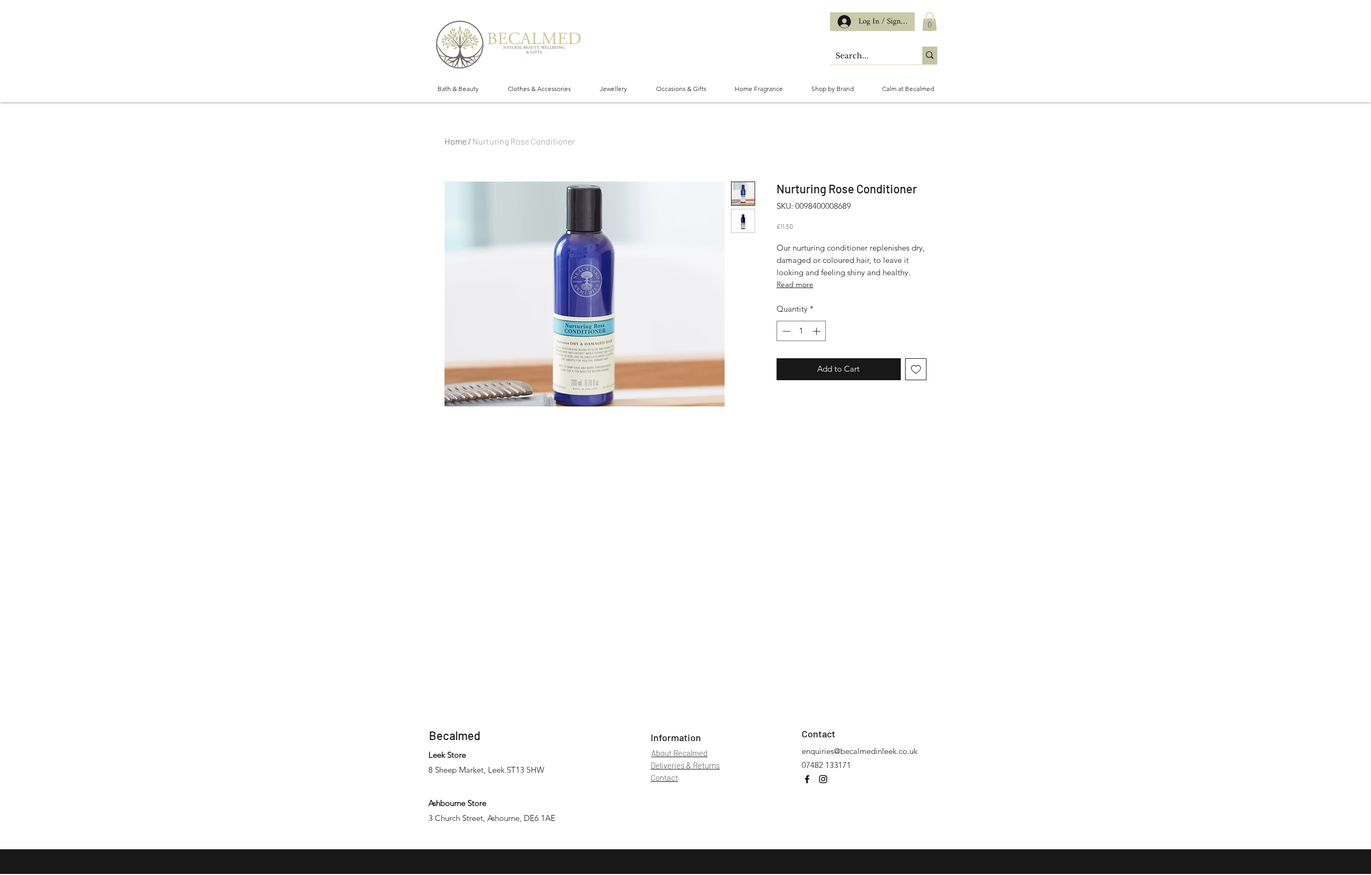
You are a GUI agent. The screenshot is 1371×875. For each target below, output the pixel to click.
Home (455, 141)
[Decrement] (785, 331)
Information (676, 737)
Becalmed (454, 735)
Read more (795, 284)
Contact (818, 734)
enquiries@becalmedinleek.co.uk (859, 751)
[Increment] (817, 331)
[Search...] (929, 55)
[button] (929, 21)
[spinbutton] (801, 331)
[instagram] (823, 779)
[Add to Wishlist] (916, 369)
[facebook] (807, 779)
